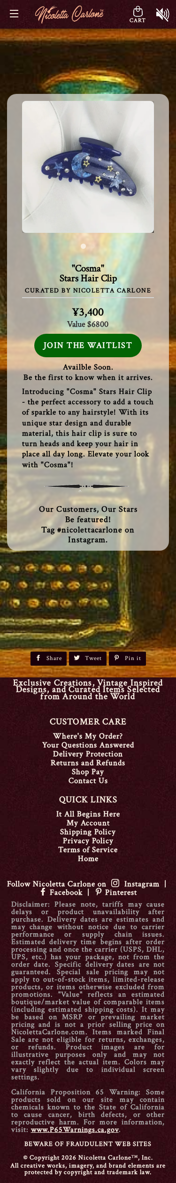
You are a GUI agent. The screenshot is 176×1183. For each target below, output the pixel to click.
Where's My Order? (88, 736)
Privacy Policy (88, 841)
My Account (88, 823)
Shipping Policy (88, 832)
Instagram (140, 884)
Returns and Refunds (88, 763)
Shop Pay (88, 772)
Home (88, 858)
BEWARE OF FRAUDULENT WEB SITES (88, 1144)
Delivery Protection (88, 754)
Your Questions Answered (88, 745)
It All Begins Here (88, 814)
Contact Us (88, 781)
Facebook (66, 892)
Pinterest (120, 892)
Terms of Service (88, 850)
